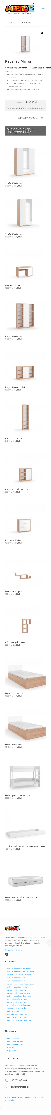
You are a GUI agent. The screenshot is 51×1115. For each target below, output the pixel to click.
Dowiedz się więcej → (13, 950)
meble (13, 1038)
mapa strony (11, 1050)
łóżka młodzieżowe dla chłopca (19, 975)
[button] (42, 33)
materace (10, 1047)
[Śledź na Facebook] (6, 954)
